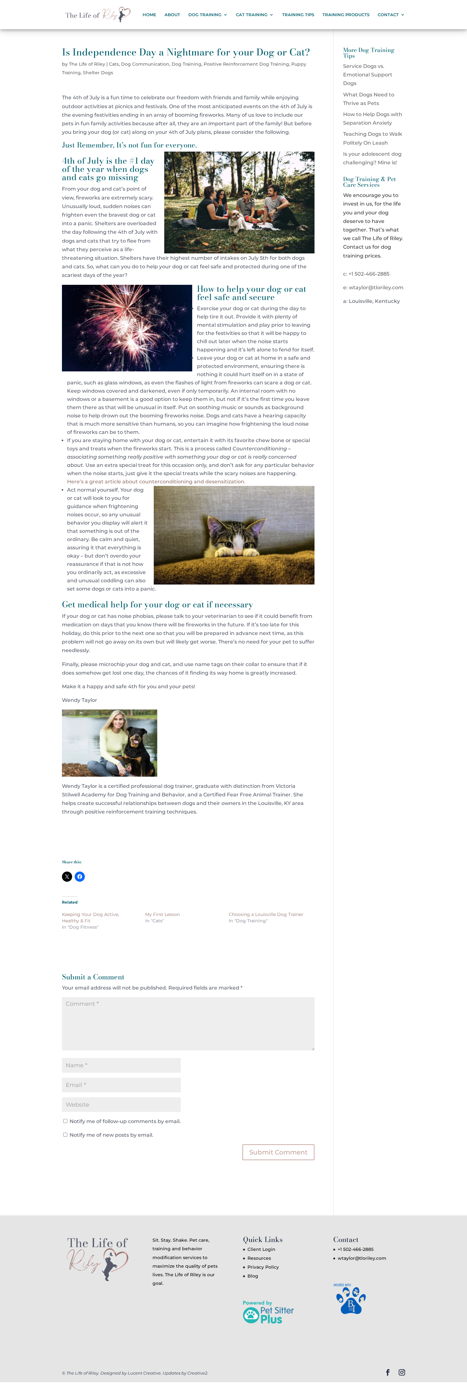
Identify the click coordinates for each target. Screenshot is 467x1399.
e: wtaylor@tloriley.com (373, 287)
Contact (388, 14)
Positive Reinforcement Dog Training (246, 64)
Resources (259, 1258)
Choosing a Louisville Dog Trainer (266, 914)
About (172, 14)
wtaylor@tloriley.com (362, 1258)
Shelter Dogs (98, 72)
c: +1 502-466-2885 (366, 274)
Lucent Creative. (145, 1373)
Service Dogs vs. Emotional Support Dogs (367, 74)
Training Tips (298, 14)
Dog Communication (145, 64)
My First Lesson (162, 914)
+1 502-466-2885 (356, 1249)
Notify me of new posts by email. (111, 1135)
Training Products (345, 14)
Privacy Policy (263, 1267)
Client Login (261, 1249)
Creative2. (197, 1373)
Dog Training (186, 64)
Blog (252, 1276)
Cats (114, 64)
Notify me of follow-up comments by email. (125, 1121)
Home (149, 14)
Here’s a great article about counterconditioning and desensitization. (157, 482)
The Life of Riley (87, 64)
